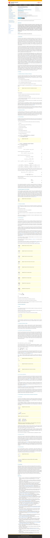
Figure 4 (19, 206)
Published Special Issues (11, 21)
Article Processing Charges (12, 12)
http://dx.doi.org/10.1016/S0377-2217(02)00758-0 (25, 500)
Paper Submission (11, 13)
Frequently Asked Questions (12, 18)
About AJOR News (11, 17)
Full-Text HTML (37, 8)
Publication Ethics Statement (12, 16)
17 (34, 118)
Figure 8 (21, 235)
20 (37, 192)
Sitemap (26, 535)
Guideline (10, 11)
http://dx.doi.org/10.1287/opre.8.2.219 (23, 517)
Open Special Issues (11, 20)
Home (21, 535)
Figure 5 (36, 232)
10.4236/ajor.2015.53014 (20, 8)
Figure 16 (29, 379)
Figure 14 (31, 353)
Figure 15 (19, 354)
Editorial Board (10, 10)
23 (35, 310)
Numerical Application (11, 30)
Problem (9, 27)
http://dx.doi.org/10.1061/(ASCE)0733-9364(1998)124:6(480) (25, 495)
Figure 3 (35, 196)
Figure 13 (25, 352)
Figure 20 (27, 442)
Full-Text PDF (36, 7)
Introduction (10, 26)
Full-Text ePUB (37, 9)
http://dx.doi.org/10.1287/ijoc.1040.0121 (23, 505)
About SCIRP (23, 535)
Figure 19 (27, 440)
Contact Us (28, 535)
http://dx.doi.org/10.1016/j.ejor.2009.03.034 (32, 512)
